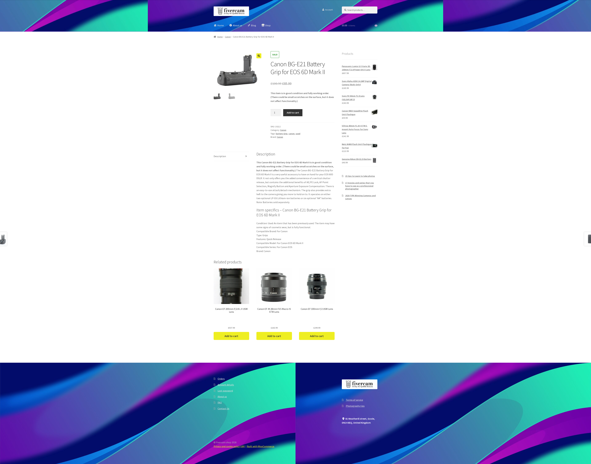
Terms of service (354, 399)
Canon (228, 36)
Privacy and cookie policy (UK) (229, 446)
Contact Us (223, 408)
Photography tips (355, 405)
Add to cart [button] (231, 336)
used (298, 133)
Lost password (225, 390)
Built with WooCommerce (260, 446)
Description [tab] (220, 156)
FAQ (220, 402)
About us (222, 396)
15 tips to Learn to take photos (360, 176)
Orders (221, 378)
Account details (226, 384)
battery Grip (281, 133)
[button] (258, 55)
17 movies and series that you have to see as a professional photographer (359, 185)
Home (220, 36)
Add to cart (293, 112)
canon (292, 133)
